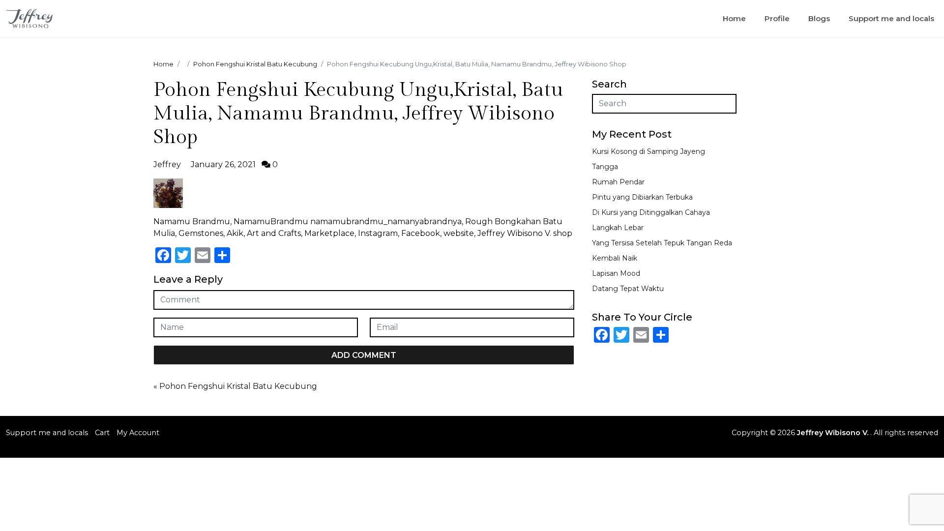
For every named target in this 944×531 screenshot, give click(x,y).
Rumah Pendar (618, 181)
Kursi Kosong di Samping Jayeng (648, 151)
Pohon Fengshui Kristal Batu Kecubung (238, 386)
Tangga (605, 166)
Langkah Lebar (618, 227)
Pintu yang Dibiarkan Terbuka (642, 197)
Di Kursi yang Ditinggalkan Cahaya (651, 212)
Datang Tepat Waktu (628, 288)
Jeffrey (167, 164)
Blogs (819, 18)
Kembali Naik (614, 258)
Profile (777, 18)
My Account (138, 432)
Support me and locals (891, 18)
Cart (102, 432)
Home (734, 18)
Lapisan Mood (616, 273)
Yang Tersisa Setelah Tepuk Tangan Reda (662, 242)
